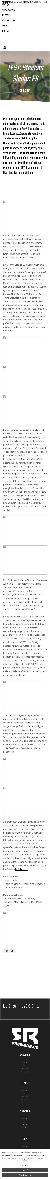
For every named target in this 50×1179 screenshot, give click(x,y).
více (25, 1159)
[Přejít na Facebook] (21, 1075)
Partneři (25, 1068)
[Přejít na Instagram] (28, 1075)
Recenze (9, 951)
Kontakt (25, 1062)
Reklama (25, 1071)
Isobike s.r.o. (21, 869)
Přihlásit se (4, 47)
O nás (25, 1065)
